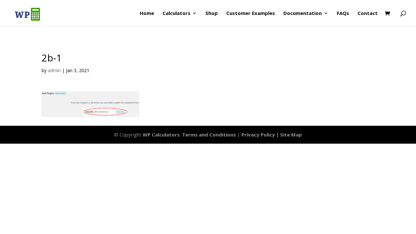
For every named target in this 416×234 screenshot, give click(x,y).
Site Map (291, 134)
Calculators (176, 13)
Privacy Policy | (260, 134)
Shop (211, 13)
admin (54, 70)
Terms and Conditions (209, 134)
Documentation (302, 13)
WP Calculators (161, 134)
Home (147, 13)
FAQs (343, 13)
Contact (368, 13)
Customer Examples (250, 13)
